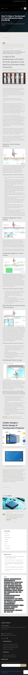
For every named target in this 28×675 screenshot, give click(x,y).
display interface (18, 582)
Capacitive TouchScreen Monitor (10, 644)
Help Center (23, 1)
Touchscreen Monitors (9, 610)
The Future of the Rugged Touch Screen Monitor (14, 567)
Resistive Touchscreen (9, 598)
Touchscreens (19, 610)
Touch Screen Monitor (9, 608)
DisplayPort (7, 583)
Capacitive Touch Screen (9, 44)
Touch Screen (14, 606)
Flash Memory (11, 585)
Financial (6, 539)
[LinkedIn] (26, 4)
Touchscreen (7, 606)
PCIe (20, 592)
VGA (12, 611)
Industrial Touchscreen (13, 587)
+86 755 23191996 (7, 633)
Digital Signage (8, 537)
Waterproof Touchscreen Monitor (10, 647)
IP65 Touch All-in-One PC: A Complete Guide (13, 560)
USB (5, 611)
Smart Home (7, 546)
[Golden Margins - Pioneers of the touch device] (4, 8)
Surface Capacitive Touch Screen (11, 605)
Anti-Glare (6, 578)
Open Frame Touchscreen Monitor (11, 646)
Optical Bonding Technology (14, 447)
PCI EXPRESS (6, 593)
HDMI (5, 587)
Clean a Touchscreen (19, 44)
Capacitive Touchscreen (9, 580)
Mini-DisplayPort (7, 590)
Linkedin (7, 638)
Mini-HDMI (15, 590)
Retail (6, 543)
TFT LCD (21, 605)
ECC (20, 583)
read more (8, 519)
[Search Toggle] (22, 8)
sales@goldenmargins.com (10, 635)
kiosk (4, 45)
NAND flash (20, 590)
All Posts (6, 533)
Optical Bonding (10, 592)
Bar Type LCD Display (8, 649)
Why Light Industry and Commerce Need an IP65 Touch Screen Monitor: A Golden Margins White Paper (14, 563)
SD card (20, 598)
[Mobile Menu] (25, 8)
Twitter (2, 638)
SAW (10, 46)
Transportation (7, 548)
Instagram (5, 638)
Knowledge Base (16, 1)
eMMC (5, 585)
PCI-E (17, 592)
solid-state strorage (18, 600)
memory (13, 588)
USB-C (8, 611)
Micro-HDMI (18, 588)
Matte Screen (7, 588)
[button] (12, 522)
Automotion (7, 535)
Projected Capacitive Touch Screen (12, 45)
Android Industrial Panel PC (9, 655)
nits (5, 592)
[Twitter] (23, 4)
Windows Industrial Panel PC (9, 656)
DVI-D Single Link (14, 583)
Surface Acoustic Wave (16, 46)
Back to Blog (6, 37)
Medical (6, 541)
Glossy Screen (18, 585)
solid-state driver (8, 600)
